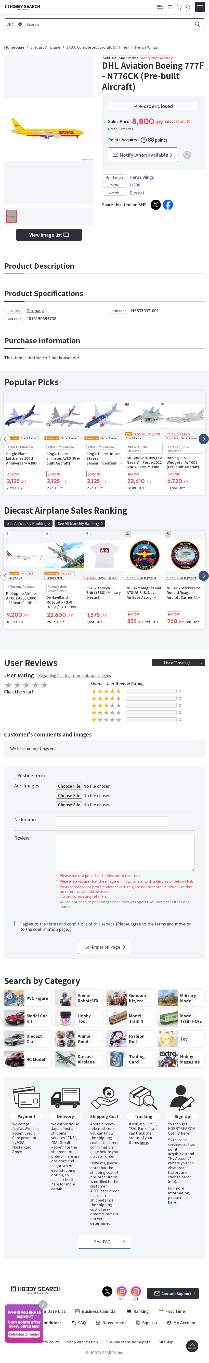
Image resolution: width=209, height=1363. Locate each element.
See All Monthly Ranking (78, 523)
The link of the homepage (128, 1342)
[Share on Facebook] (168, 205)
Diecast (136, 192)
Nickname (25, 819)
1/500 (134, 185)
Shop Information (82, 1342)
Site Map (166, 1342)
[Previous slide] (5, 439)
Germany (35, 310)
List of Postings (177, 662)
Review (21, 837)
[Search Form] (188, 7)
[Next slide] (204, 439)
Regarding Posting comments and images (74, 675)
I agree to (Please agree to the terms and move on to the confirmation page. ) (105, 926)
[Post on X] (156, 205)
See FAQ (102, 1241)
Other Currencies (120, 129)
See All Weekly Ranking (27, 523)
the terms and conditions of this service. (78, 924)
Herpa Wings (141, 177)
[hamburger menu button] (200, 7)
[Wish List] (170, 7)
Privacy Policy (47, 1342)
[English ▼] (160, 6)
